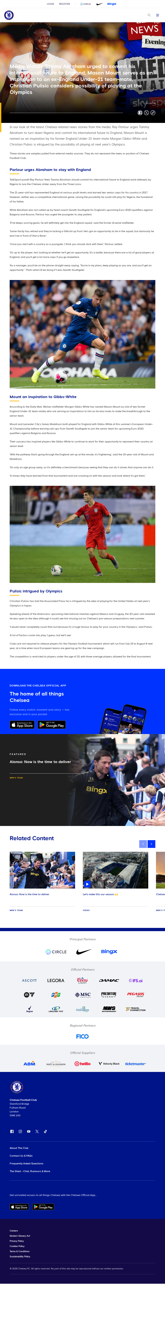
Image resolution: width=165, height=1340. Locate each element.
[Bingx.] (112, 4)
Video (86, 910)
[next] (151, 844)
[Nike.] (99, 4)
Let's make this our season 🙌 (100, 894)
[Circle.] (86, 4)
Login (50, 4)
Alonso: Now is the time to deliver (29, 894)
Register (64, 4)
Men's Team (16, 778)
